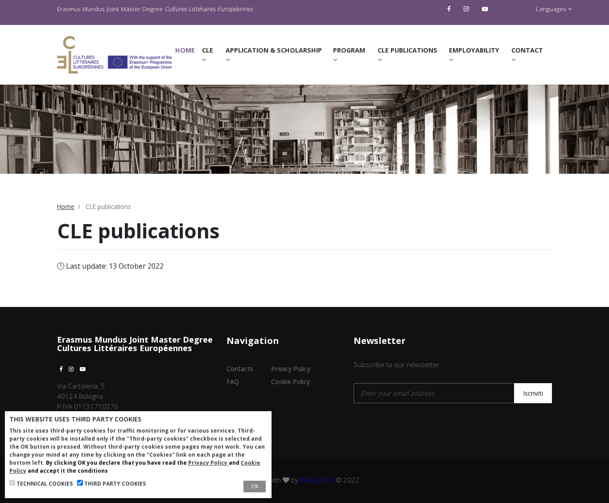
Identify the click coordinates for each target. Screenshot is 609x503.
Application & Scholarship (274, 50)
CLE (207, 50)
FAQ (232, 381)
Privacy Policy (290, 368)
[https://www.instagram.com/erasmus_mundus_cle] (467, 8)
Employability (474, 50)
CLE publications (407, 50)
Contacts (239, 368)
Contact (527, 50)
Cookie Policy (290, 381)
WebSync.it (317, 479)
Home (186, 49)
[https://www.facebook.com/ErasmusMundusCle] (450, 8)
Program (349, 50)
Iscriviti (533, 393)
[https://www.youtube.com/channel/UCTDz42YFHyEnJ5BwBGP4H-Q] (486, 8)
